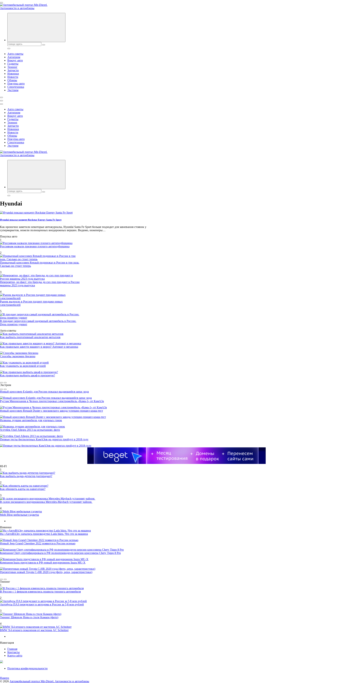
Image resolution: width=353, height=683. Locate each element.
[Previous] (1, 382)
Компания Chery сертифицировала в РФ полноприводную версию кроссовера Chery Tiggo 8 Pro (60, 553)
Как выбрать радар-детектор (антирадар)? (26, 476)
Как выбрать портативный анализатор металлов (30, 337)
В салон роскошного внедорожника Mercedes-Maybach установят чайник (46, 501)
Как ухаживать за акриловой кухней (23, 365)
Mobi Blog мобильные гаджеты (19, 514)
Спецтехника (15, 86)
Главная (12, 648)
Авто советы (15, 53)
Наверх (4, 678)
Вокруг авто (15, 60)
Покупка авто (16, 83)
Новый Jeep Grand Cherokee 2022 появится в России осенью (37, 543)
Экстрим (12, 90)
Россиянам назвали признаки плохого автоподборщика (34, 246)
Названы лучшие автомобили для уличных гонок (31, 420)
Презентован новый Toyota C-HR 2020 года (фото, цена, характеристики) (46, 572)
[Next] (5, 382)
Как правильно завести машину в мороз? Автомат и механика (39, 346)
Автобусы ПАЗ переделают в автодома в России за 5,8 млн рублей (42, 604)
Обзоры (12, 80)
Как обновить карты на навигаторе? (22, 489)
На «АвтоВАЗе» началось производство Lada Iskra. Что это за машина (44, 533)
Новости (12, 76)
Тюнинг (12, 67)
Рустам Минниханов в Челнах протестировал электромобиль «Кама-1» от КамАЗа (52, 401)
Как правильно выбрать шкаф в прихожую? (27, 375)
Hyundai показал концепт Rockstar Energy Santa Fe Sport (30, 219)
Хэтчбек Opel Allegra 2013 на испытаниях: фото (30, 429)
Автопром (13, 57)
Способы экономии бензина (17, 356)
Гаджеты (12, 63)
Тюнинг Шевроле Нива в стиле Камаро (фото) (29, 617)
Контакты (13, 652)
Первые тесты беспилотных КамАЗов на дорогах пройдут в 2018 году (44, 439)
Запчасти (13, 70)
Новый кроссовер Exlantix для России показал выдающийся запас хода (44, 391)
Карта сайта (14, 655)
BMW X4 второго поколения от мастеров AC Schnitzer (34, 630)
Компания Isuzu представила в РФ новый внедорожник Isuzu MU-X (42, 562)
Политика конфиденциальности (27, 668)
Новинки (13, 73)
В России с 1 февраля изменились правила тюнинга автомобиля (40, 591)
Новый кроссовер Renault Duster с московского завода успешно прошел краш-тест (51, 410)
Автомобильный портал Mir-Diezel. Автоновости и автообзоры (49, 681)
